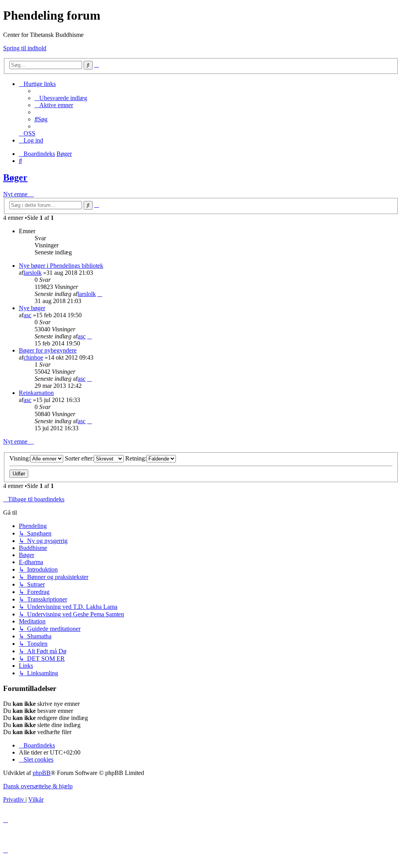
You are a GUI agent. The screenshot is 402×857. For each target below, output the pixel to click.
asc (27, 315)
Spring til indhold (24, 48)
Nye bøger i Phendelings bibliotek (61, 265)
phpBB (42, 772)
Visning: (19, 458)
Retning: (135, 458)
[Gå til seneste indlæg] (99, 294)
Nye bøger (32, 308)
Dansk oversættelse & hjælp (38, 786)
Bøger (15, 177)
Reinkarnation (36, 392)
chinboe (33, 357)
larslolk (33, 272)
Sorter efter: (79, 458)
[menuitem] (61, 98)
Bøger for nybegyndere (48, 350)
